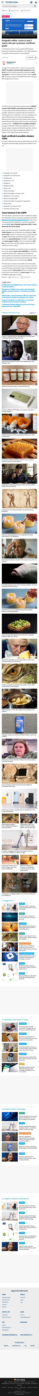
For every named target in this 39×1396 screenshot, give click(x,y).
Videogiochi (5, 1330)
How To (22, 1315)
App (21, 1302)
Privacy (16, 1387)
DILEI (17, 1383)
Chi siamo (4, 1387)
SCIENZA (22, 913)
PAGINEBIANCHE (5, 1383)
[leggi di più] (36, 63)
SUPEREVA (19, 1385)
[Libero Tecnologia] (19, 1342)
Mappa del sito (16, 1345)
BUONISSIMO (34, 1383)
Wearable (4, 1315)
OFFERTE (22, 903)
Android (22, 1297)
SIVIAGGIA (22, 1383)
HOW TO (22, 1064)
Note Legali (10, 1387)
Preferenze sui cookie (32, 1387)
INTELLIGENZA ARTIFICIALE (26, 953)
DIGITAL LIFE (8, 13)
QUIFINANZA (28, 1383)
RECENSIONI (23, 1023)
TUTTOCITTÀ (13, 1383)
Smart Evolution (6, 1317)
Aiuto (19, 1388)
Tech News (5, 1302)
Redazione (23, 1322)
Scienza (4, 1304)
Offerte (4, 1307)
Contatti (32, 1345)
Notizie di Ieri (5, 1300)
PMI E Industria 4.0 (26, 1335)
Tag (25, 1345)
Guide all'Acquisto (25, 1317)
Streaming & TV (6, 1327)
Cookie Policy (23, 1387)
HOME (3, 13)
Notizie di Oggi (6, 1297)
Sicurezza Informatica (9, 1335)
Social (4, 1325)
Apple (21, 1300)
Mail (31, 5)
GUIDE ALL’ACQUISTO (25, 943)
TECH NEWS (23, 923)
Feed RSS (6, 1345)
